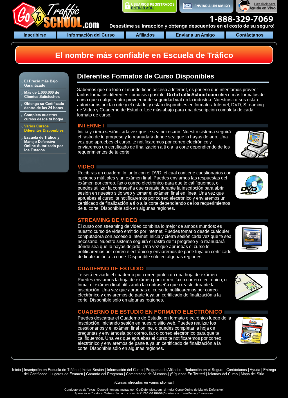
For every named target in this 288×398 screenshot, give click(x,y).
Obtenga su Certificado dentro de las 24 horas (44, 106)
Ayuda (255, 370)
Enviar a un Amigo (195, 35)
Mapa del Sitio (252, 374)
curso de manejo (153, 393)
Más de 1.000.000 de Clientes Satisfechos (42, 94)
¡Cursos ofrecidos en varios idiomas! (144, 382)
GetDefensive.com (149, 389)
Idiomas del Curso (223, 374)
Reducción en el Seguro (203, 370)
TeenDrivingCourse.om (197, 393)
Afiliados (145, 35)
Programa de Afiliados (163, 370)
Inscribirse (35, 35)
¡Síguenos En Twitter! (188, 374)
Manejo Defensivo (210, 389)
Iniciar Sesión (93, 370)
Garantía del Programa (104, 374)
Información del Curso (91, 35)
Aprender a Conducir (89, 393)
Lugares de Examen (66, 374)
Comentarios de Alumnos (147, 374)
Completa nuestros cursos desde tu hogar (43, 117)
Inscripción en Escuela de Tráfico (51, 370)
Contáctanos (250, 35)
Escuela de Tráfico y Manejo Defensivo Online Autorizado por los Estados (43, 143)
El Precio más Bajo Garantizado (41, 83)
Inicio (16, 370)
